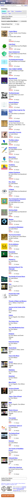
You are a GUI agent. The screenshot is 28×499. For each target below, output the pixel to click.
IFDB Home (3, 483)
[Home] (14, 2)
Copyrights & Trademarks (10, 484)
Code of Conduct (14, 483)
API (16, 484)
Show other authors (15, 36)
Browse (2, 5)
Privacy (2, 484)
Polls (12, 11)
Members (4, 13)
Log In (25, 5)
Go (18, 24)
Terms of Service (21, 483)
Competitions (18, 11)
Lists (8, 11)
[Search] (22, 5)
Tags (9, 13)
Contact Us (8, 483)
